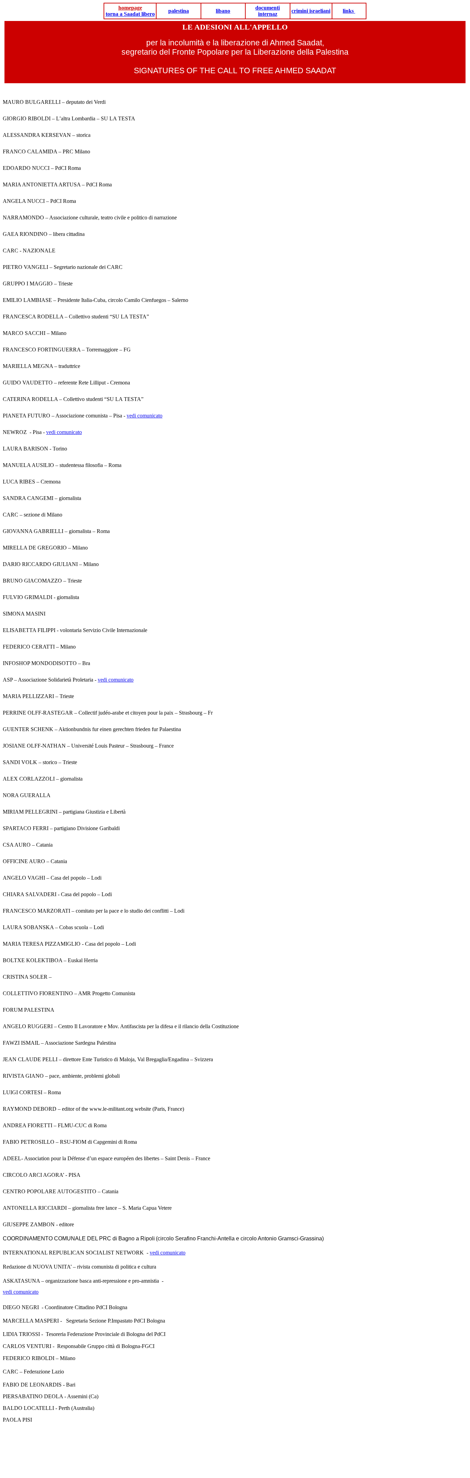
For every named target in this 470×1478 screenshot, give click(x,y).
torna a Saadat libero (130, 14)
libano (223, 11)
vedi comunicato (144, 416)
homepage (130, 8)
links (349, 11)
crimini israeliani (310, 11)
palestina (178, 11)
